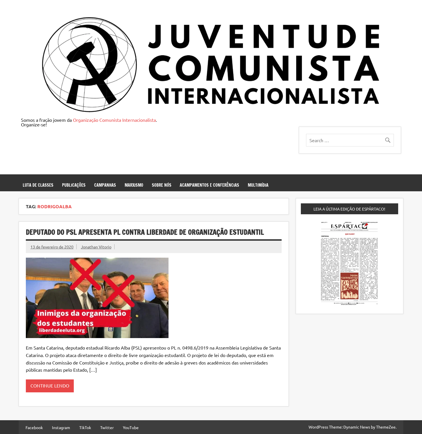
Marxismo (134, 185)
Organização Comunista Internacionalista (114, 120)
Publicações (74, 185)
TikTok (85, 427)
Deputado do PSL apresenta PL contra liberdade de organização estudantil (145, 232)
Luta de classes (38, 185)
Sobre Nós (161, 185)
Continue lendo (49, 385)
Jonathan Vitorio (96, 246)
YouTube (131, 427)
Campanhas (105, 185)
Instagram (61, 427)
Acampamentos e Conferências (209, 185)
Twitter (107, 427)
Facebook (34, 427)
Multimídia (258, 185)
